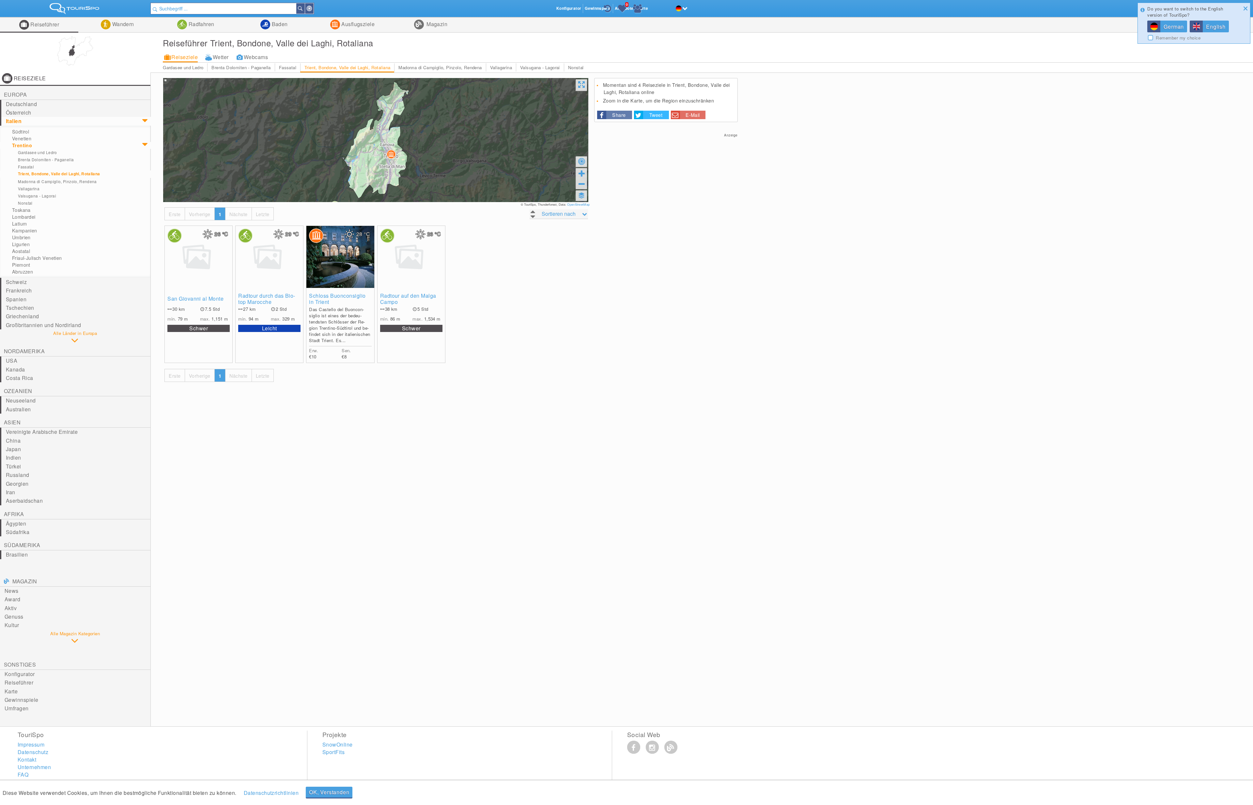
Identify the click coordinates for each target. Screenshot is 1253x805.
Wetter (221, 57)
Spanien (16, 299)
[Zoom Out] (581, 184)
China (13, 440)
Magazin (436, 24)
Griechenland (22, 316)
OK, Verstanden (329, 792)
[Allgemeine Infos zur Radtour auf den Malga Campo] (411, 257)
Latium (19, 223)
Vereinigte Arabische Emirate (42, 431)
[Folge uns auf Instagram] (652, 747)
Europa (15, 94)
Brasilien (17, 554)
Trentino (22, 145)
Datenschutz (33, 752)
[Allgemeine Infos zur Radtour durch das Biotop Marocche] (269, 257)
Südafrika (17, 532)
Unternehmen (34, 767)
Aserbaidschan (24, 500)
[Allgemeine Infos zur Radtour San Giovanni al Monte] (198, 257)
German (1174, 26)
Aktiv (11, 608)
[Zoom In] (581, 173)
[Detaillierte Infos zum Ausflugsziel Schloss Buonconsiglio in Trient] (340, 257)
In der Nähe (313, 8)
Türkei (13, 466)
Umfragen (17, 708)
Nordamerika (24, 351)
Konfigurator (20, 674)
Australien (18, 409)
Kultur (12, 625)
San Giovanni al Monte (195, 298)
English (1216, 26)
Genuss (14, 616)
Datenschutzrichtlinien (271, 793)
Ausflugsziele (357, 24)
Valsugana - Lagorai (540, 67)
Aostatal (21, 251)
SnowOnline (337, 744)
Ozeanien (18, 391)
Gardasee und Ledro (183, 67)
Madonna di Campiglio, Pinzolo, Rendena (440, 67)
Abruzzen (22, 271)
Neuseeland (21, 400)
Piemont (21, 264)
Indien (13, 457)
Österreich (18, 112)
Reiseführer (44, 24)
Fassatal (287, 67)
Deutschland (21, 104)
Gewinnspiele (22, 699)
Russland (17, 475)
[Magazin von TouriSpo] (670, 747)
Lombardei (24, 216)
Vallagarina (501, 67)
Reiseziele (184, 57)
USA (11, 360)
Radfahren (200, 24)
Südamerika (22, 545)
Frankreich (19, 290)
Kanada (15, 369)
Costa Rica (19, 378)
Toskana (21, 210)
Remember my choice (1178, 38)
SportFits (333, 752)
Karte (11, 691)
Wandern (122, 24)
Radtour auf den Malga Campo (408, 298)
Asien (12, 422)
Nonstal (576, 67)
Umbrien (21, 237)
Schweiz (16, 282)
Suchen (304, 8)
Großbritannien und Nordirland (43, 325)
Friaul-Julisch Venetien (37, 258)
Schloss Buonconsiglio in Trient (337, 298)
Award (12, 599)
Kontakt (27, 759)
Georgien (17, 483)
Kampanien (24, 230)
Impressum (31, 744)
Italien (14, 121)
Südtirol (20, 131)
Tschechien (20, 307)
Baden (279, 24)
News (12, 590)
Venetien (21, 138)
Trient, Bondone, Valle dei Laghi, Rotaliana (347, 67)
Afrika (14, 514)
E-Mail (693, 114)
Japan (13, 449)
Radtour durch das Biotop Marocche (266, 298)
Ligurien (21, 244)
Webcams (256, 57)
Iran (10, 492)
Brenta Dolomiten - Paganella (241, 67)
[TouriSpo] (75, 10)
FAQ (23, 774)
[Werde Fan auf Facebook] (633, 747)
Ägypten (16, 523)
